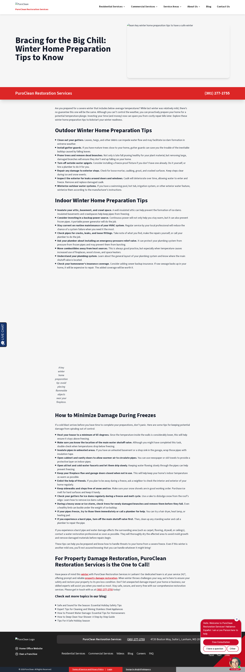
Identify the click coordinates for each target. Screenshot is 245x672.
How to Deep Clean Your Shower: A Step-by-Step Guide (86, 617)
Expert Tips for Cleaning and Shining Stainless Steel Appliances (90, 609)
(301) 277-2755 (217, 93)
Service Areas (171, 6)
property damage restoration (101, 578)
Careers (141, 654)
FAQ (151, 654)
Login (109, 669)
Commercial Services (143, 6)
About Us (192, 6)
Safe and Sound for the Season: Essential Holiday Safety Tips (89, 605)
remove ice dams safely (90, 500)
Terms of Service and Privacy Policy (88, 669)
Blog (208, 6)
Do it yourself (175, 163)
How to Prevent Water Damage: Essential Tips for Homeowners (91, 613)
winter (85, 574)
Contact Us (223, 6)
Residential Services (110, 6)
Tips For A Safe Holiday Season (73, 620)
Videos (120, 654)
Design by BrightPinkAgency (138, 669)
